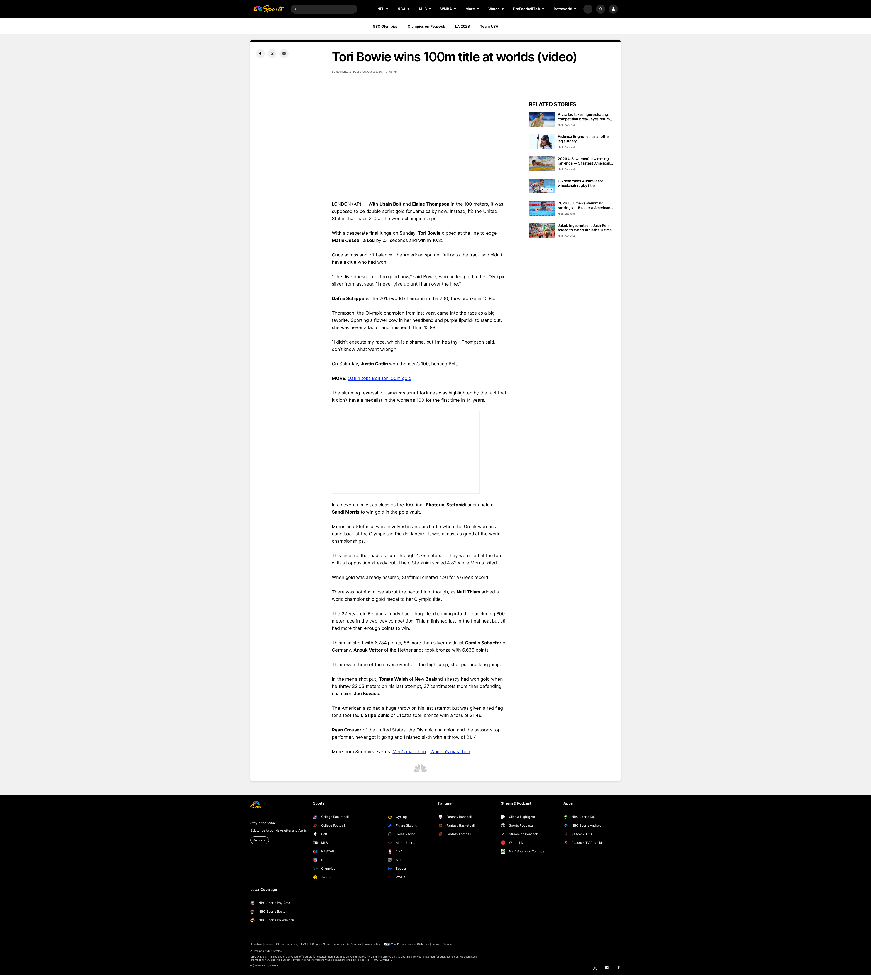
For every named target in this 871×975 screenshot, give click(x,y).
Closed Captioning (287, 944)
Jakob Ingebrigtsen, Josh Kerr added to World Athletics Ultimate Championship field (586, 227)
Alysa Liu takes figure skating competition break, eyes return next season (584, 116)
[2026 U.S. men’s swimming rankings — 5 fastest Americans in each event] (542, 208)
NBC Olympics (385, 26)
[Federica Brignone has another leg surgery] (542, 141)
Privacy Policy (372, 944)
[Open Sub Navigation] (387, 9)
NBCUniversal (274, 951)
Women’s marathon (450, 751)
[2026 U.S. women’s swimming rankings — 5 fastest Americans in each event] (542, 163)
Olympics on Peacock (426, 26)
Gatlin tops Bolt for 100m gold (379, 378)
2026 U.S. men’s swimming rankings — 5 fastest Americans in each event (585, 205)
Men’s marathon (409, 751)
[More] (587, 9)
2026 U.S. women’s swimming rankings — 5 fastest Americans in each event (585, 160)
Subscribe (259, 840)
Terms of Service (442, 944)
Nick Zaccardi (566, 125)
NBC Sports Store (319, 944)
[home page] (268, 9)
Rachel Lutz (343, 71)
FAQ (303, 944)
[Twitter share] (272, 53)
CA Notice (423, 944)
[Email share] (284, 53)
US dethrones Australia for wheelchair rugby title (580, 183)
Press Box (339, 944)
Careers (269, 944)
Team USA (489, 26)
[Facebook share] (260, 53)
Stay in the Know (263, 823)
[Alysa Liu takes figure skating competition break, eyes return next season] (542, 119)
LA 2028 (462, 26)
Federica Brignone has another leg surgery (584, 138)
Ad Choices (354, 944)
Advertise (256, 944)
